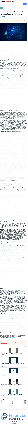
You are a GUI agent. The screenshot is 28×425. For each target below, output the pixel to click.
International (9, 9)
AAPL (1, 402)
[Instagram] (16, 421)
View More (25, 346)
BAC (0, 404)
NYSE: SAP (15, 153)
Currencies (6, 9)
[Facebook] (12, 421)
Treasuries (12, 9)
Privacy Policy (15, 419)
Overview (2, 9)
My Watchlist (7, 5)
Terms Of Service (20, 419)
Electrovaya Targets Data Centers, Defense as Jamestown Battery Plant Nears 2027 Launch (12, 363)
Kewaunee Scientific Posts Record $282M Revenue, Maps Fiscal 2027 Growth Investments (11, 374)
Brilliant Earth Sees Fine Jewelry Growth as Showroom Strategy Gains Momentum (12, 384)
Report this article (4, 343)
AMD (0, 403)
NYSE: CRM (15, 150)
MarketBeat (2, 366)
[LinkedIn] (14, 421)
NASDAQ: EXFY (5, 70)
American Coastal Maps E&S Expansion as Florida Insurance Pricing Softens (12, 394)
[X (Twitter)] (11, 421)
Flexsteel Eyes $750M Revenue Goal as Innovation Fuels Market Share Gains (12, 353)
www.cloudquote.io (18, 417)
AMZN (1, 401)
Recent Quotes (2, 5)
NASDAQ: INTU (12, 103)
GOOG (1, 405)
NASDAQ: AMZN (7, 150)
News (3, 9)
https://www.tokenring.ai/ (11, 337)
